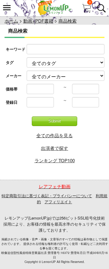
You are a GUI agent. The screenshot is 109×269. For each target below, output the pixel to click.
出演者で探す (54, 148)
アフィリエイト (58, 201)
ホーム (11, 20)
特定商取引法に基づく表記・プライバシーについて (47, 195)
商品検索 (67, 20)
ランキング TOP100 (55, 160)
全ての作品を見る (54, 135)
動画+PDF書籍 (38, 20)
